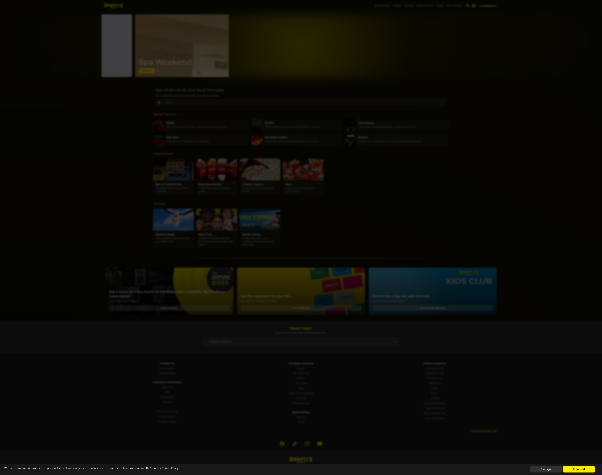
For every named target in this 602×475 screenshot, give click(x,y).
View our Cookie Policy (164, 468)
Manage (546, 469)
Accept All (579, 469)
